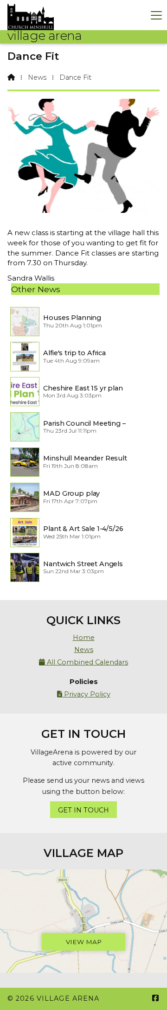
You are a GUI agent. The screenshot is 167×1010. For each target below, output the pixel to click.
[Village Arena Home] (30, 15)
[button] (156, 15)
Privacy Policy (83, 694)
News (37, 77)
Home (84, 637)
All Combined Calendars (83, 662)
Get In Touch (83, 810)
